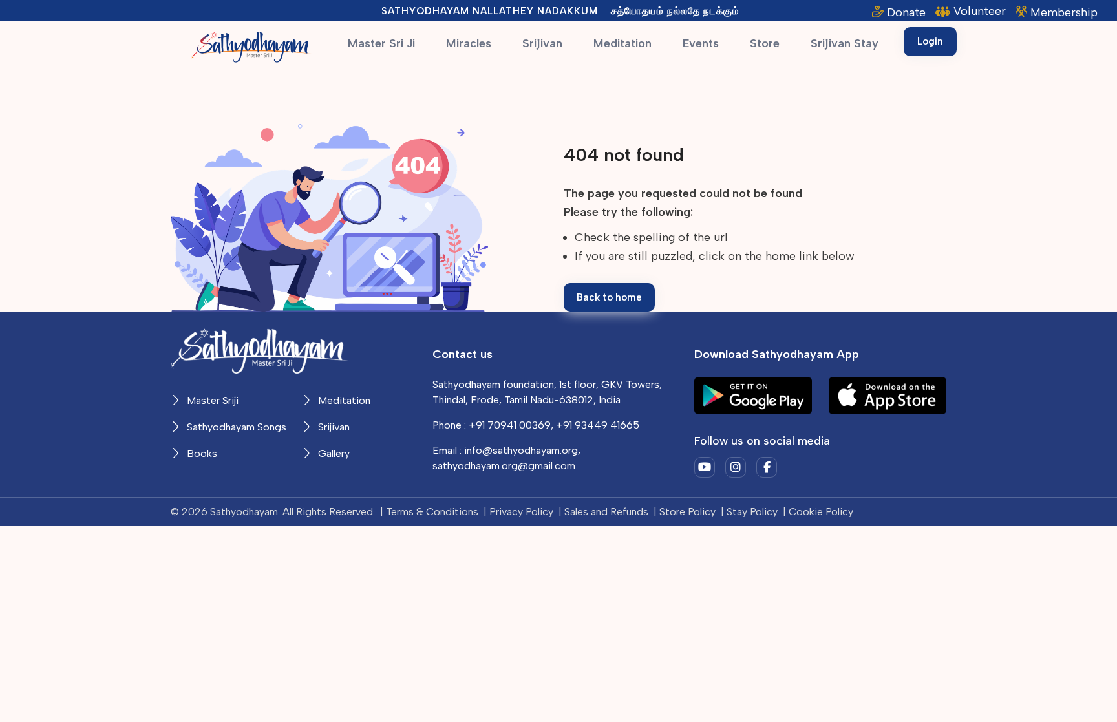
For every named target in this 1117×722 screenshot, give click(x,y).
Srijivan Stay (844, 43)
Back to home (609, 297)
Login (930, 41)
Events (701, 43)
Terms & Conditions (432, 511)
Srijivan (542, 43)
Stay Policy (752, 511)
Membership (1064, 12)
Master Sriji (211, 400)
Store (765, 43)
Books (200, 453)
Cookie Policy (821, 511)
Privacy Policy (521, 511)
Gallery (332, 453)
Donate (906, 12)
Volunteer (979, 11)
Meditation (622, 43)
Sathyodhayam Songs (235, 427)
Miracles (468, 43)
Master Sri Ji (381, 43)
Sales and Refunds (606, 511)
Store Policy (687, 511)
